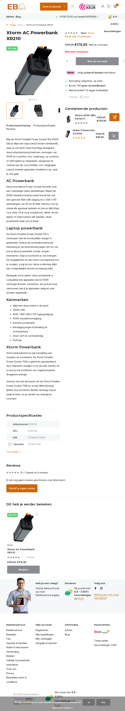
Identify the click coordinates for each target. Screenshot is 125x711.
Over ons (11, 669)
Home (20, 25)
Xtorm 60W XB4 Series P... (85, 117)
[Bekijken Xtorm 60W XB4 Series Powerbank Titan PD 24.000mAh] (68, 119)
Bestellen (11, 634)
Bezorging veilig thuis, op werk (85, 81)
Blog (18, 16)
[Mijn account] (102, 6)
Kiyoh (81, 598)
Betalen (10, 656)
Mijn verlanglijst (44, 638)
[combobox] (75, 6)
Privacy (10, 673)
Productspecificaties (45, 125)
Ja (89, 702)
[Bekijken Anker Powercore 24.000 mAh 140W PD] (67, 134)
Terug (12, 25)
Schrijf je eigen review (22, 488)
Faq (8, 638)
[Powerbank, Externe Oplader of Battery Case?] (21, 6)
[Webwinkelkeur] (87, 6)
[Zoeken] (72, 6)
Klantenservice (14, 630)
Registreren (42, 630)
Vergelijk (73, 97)
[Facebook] (95, 588)
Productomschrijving (18, 125)
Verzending (12, 651)
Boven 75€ (87, 85)
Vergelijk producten (46, 643)
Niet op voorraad (97, 61)
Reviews (10, 129)
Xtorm (91, 33)
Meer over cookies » (62, 708)
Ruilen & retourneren (17, 647)
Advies (10, 16)
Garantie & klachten (16, 643)
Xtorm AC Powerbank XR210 (21, 551)
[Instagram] (101, 588)
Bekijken (23, 569)
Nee (103, 702)
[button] (30, 99)
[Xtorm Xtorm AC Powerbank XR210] (23, 527)
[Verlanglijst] (108, 6)
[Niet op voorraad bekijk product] (114, 136)
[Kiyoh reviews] (106, 631)
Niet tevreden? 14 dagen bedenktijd (88, 90)
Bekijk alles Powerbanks (78, 36)
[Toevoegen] (114, 117)
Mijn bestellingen (45, 634)
